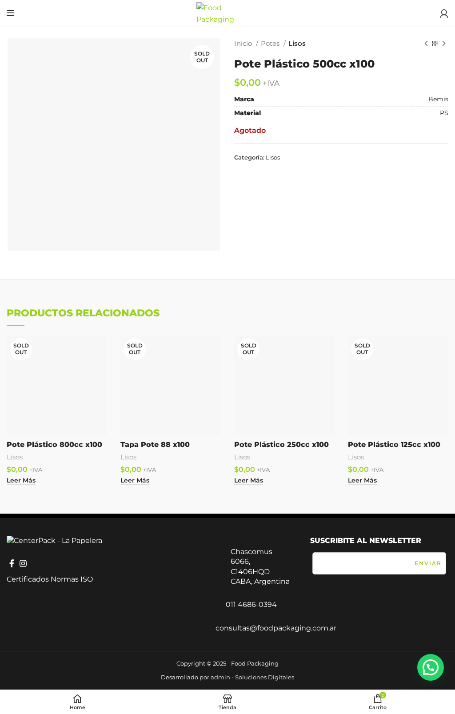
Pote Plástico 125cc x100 (394, 444)
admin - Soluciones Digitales (252, 677)
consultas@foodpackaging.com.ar (276, 628)
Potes (271, 43)
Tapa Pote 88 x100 (155, 444)
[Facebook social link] (12, 563)
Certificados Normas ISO (50, 579)
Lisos (297, 43)
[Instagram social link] (23, 563)
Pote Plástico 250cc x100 (281, 444)
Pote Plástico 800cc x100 (54, 444)
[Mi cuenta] (444, 13)
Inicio (244, 43)
